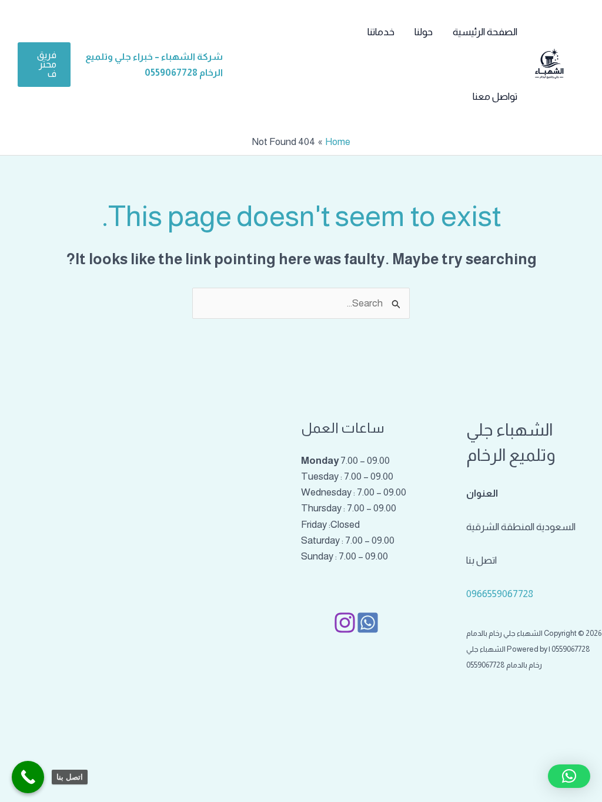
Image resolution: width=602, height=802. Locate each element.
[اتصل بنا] (28, 777)
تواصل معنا (495, 96)
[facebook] (367, 622)
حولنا (423, 32)
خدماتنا (380, 32)
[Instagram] (344, 622)
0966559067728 (499, 593)
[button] (44, 64)
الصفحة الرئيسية (485, 32)
